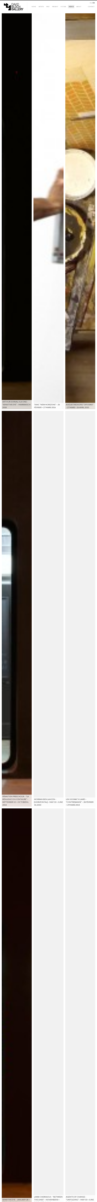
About (78, 6)
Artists (41, 6)
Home (34, 6)
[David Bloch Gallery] (13, 7)
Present (55, 6)
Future (63, 6)
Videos (71, 6)
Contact (91, 6)
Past (48, 6)
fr (90, 3)
